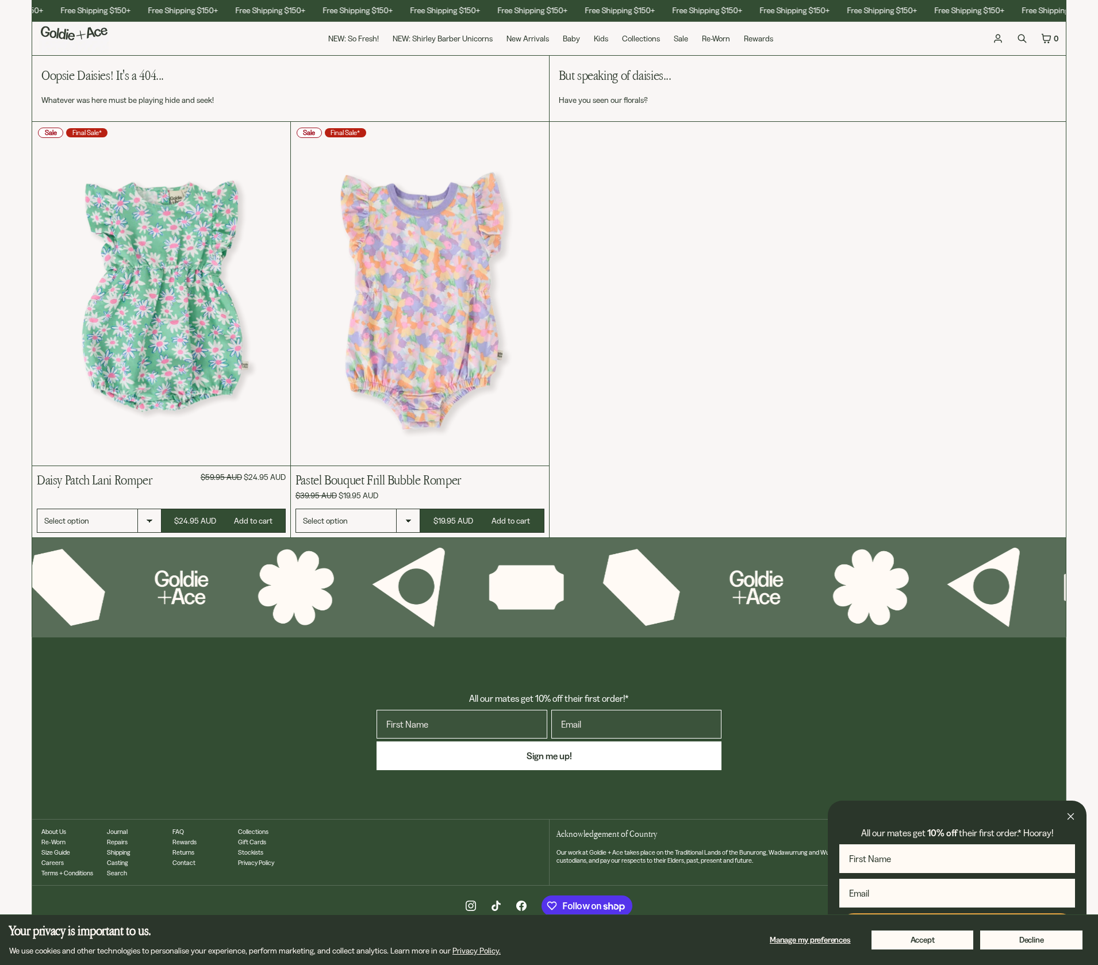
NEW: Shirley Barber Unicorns (443, 38)
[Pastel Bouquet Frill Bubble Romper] (420, 294)
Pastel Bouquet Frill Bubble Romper (378, 479)
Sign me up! (549, 756)
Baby (571, 38)
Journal (117, 832)
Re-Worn (716, 38)
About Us (53, 832)
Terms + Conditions (67, 873)
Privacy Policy (256, 863)
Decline (1031, 940)
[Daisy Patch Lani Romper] (161, 294)
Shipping (118, 852)
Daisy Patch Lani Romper (94, 479)
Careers (52, 863)
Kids (601, 38)
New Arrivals (527, 38)
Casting (117, 863)
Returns (183, 852)
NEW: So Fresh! (353, 38)
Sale (681, 38)
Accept (923, 940)
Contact (183, 863)
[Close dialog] (1071, 816)
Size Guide (55, 852)
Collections (641, 38)
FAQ (178, 832)
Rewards (758, 38)
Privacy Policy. (476, 950)
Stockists (250, 852)
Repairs (117, 842)
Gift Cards (252, 842)
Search (117, 873)
